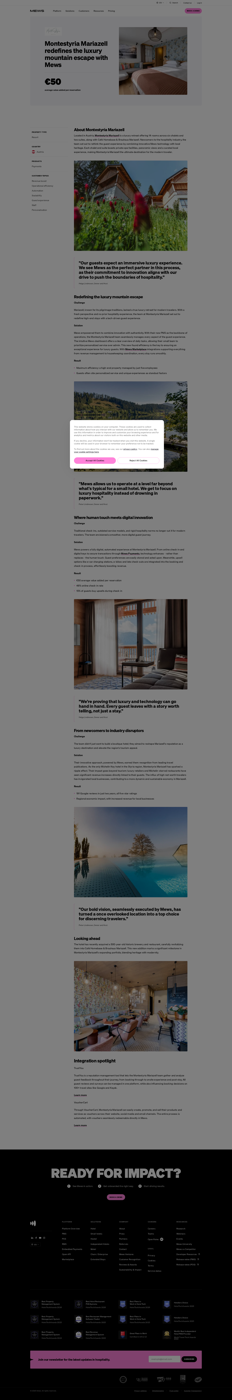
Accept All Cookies (95, 460)
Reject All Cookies (138, 460)
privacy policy (130, 449)
